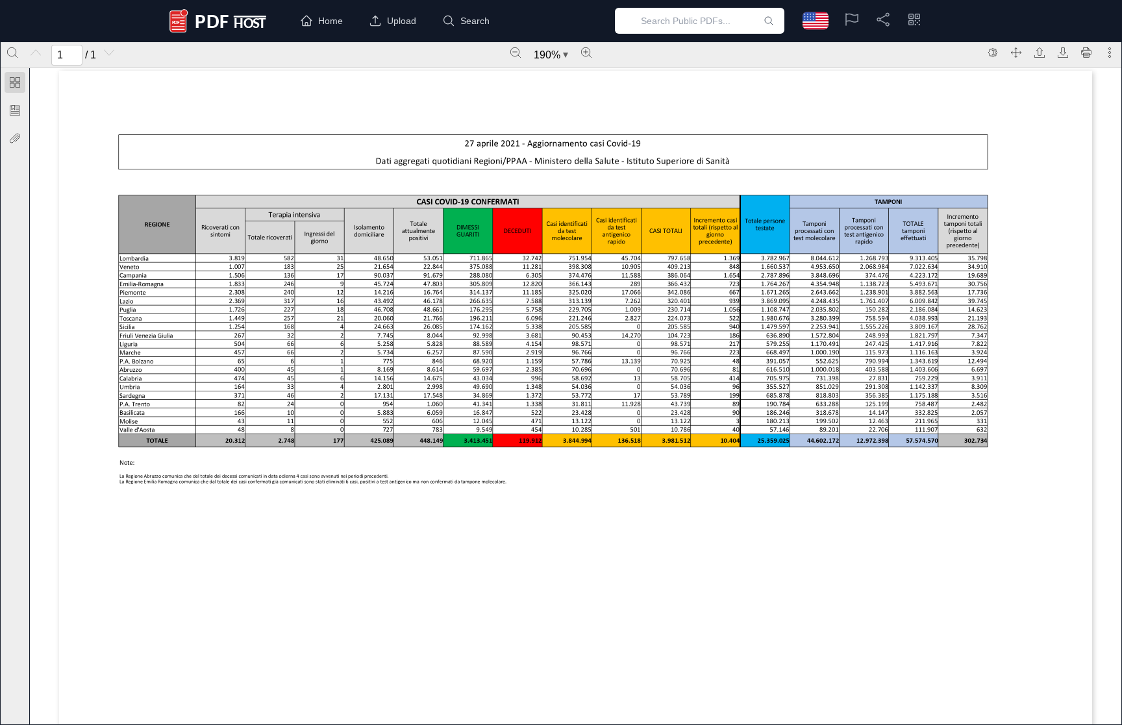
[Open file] (1039, 52)
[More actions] (1109, 52)
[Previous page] (35, 52)
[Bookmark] (15, 110)
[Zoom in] (586, 52)
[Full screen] (1016, 52)
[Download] (1063, 52)
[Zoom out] (515, 52)
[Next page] (109, 52)
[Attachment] (15, 138)
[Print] (1086, 52)
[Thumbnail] (15, 82)
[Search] (12, 52)
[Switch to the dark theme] (992, 52)
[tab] (15, 85)
